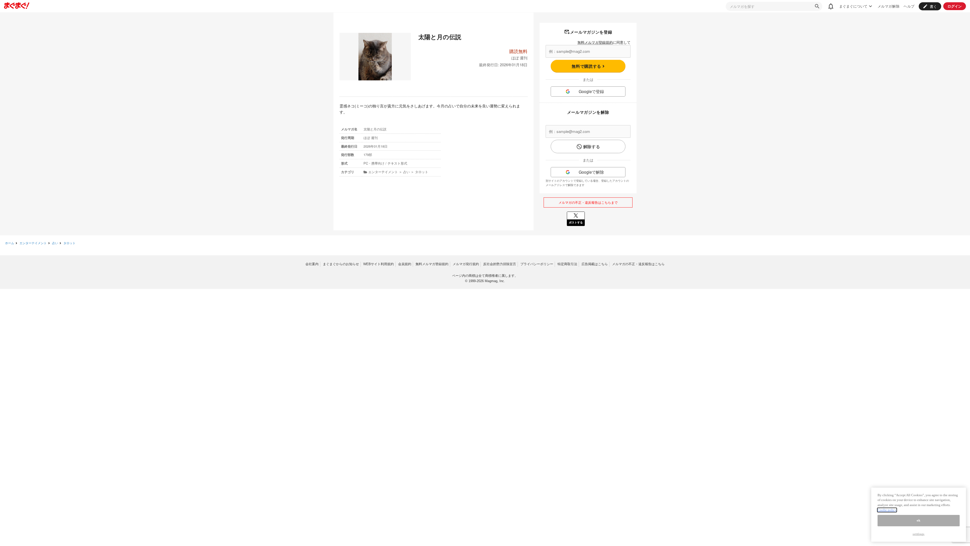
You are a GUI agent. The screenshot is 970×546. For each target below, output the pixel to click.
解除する (591, 146)
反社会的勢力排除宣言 (499, 264)
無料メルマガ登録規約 (595, 42)
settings (919, 534)
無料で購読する (587, 66)
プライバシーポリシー (536, 264)
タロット (69, 243)
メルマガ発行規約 (466, 264)
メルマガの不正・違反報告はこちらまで (588, 202)
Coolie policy (887, 510)
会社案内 (312, 264)
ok (918, 520)
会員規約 (404, 264)
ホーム (9, 243)
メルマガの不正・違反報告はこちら (638, 264)
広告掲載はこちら (594, 264)
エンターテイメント (33, 243)
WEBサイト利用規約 (378, 264)
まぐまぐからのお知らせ (341, 264)
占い (55, 243)
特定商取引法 (567, 264)
